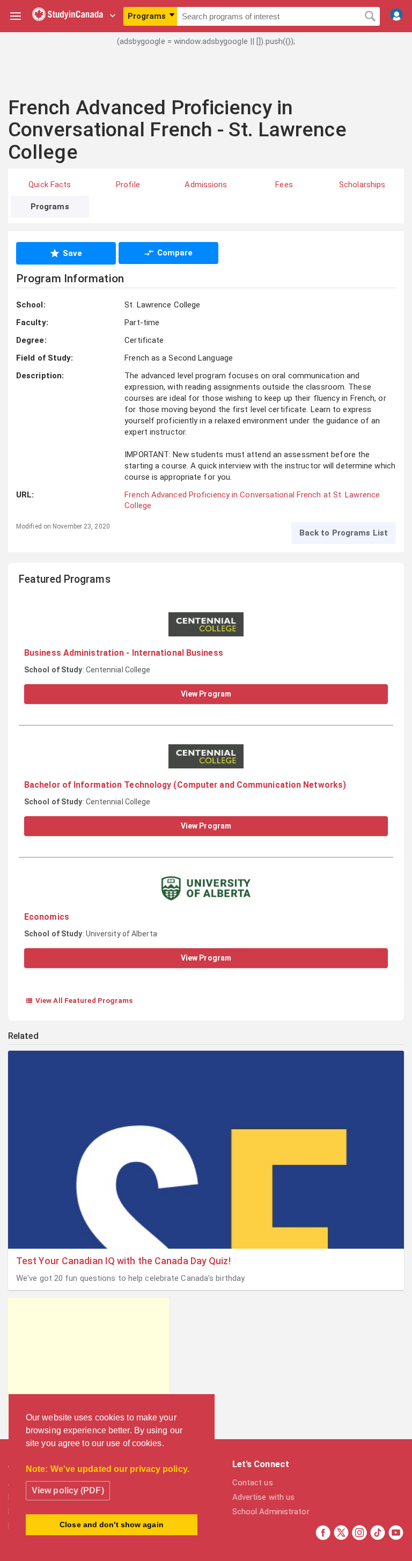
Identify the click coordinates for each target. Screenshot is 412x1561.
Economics (46, 917)
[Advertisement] (206, 78)
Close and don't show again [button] (112, 1524)
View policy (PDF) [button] (68, 1490)
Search (370, 16)
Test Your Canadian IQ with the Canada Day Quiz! (123, 1260)
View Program (206, 694)
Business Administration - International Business (123, 653)
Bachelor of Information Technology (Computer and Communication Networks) (185, 785)
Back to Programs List (343, 533)
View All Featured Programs (79, 1000)
